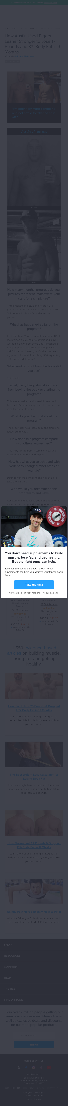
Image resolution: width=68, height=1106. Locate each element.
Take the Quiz (34, 584)
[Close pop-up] (64, 509)
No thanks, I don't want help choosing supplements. (34, 593)
